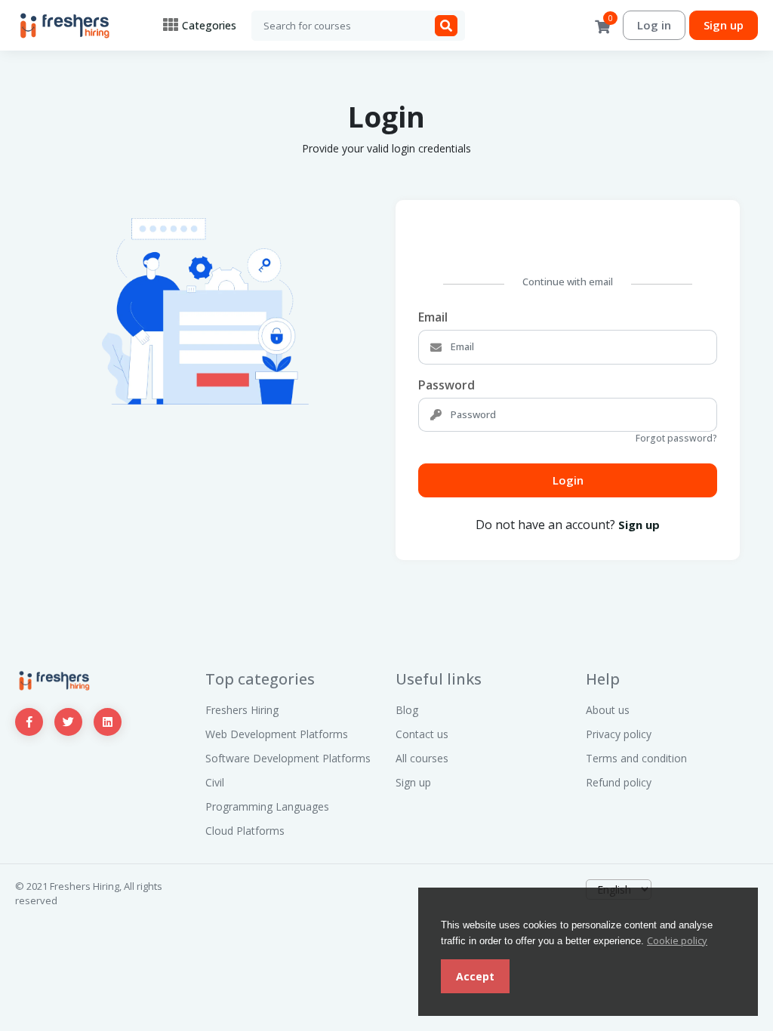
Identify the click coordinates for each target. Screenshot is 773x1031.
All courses (422, 758)
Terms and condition (636, 758)
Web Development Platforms (276, 734)
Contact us (422, 734)
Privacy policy (618, 734)
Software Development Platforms (288, 758)
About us (608, 710)
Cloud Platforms (245, 830)
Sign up (724, 24)
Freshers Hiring (242, 710)
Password (446, 385)
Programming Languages (267, 806)
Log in (654, 24)
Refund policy (618, 782)
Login (568, 480)
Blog (407, 710)
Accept (475, 976)
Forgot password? (676, 438)
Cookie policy (677, 940)
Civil (214, 782)
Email (433, 317)
